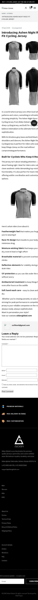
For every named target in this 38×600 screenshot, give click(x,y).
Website (4, 380)
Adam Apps (19, 595)
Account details (7, 545)
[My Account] (25, 7)
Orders (4, 549)
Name (4, 370)
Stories (10, 13)
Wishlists (5, 553)
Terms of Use (6, 519)
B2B (3, 497)
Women (4, 489)
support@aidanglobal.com (10, 469)
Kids (3, 493)
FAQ (3, 557)
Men (3, 485)
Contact (4, 560)
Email (4, 375)
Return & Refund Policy (9, 527)
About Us (5, 511)
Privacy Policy (6, 523)
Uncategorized (17, 28)
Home (4, 13)
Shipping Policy (7, 531)
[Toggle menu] (34, 8)
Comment (5, 343)
